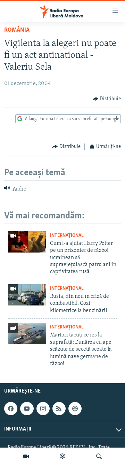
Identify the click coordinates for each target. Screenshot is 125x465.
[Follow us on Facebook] (10, 408)
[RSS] (59, 408)
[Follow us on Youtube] (26, 408)
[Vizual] (26, 456)
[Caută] (99, 456)
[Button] (107, 98)
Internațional (67, 235)
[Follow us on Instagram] (43, 408)
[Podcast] (62, 456)
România (17, 30)
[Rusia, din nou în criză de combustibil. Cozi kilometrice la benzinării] (27, 294)
